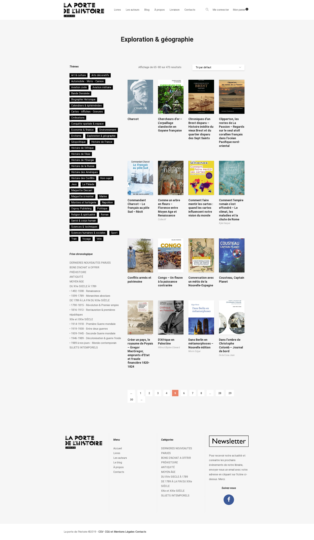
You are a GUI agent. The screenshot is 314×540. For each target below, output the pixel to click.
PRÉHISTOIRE (78, 272)
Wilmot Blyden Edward (169, 347)
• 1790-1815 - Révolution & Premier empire (94, 305)
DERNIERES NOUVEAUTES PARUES (90, 262)
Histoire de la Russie (83, 166)
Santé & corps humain (83, 220)
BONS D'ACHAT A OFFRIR (84, 267)
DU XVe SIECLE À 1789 (83, 286)
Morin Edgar (194, 351)
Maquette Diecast (81, 190)
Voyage (86, 238)
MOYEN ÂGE (77, 281)
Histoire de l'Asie (80, 154)
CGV (100, 531)
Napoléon (107, 202)
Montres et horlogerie (83, 202)
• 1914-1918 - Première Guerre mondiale (93, 324)
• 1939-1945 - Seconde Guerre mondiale (92, 333)
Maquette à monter (82, 196)
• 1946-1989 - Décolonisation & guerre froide (95, 338)
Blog (146, 9)
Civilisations (78, 117)
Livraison (175, 9)
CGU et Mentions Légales (119, 531)
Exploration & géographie (101, 135)
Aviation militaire (101, 87)
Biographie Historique (83, 99)
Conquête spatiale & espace (87, 123)
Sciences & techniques (84, 226)
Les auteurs (132, 9)
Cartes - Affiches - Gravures (87, 111)
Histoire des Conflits (83, 178)
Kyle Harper (224, 223)
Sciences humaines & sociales (88, 232)
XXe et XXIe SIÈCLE (81, 319)
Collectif (162, 219)
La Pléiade (88, 184)
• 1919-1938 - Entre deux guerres (89, 328)
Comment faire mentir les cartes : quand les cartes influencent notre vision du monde (200, 207)
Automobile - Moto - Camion (87, 81)
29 (229, 393)
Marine (103, 196)
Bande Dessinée (80, 93)
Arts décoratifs (100, 75)
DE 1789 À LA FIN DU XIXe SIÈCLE (90, 300)
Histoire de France (101, 141)
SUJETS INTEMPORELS (84, 347)
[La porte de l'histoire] (85, 10)
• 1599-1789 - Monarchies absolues (90, 295)
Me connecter (221, 9)
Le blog (117, 462)
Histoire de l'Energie (82, 160)
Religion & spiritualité (83, 214)
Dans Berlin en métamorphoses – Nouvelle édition (200, 343)
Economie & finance (82, 129)
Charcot (133, 119)
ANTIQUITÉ (76, 276)
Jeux (74, 184)
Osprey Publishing (81, 208)
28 (219, 393)
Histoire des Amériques (84, 172)
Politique (102, 208)
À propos (159, 9)
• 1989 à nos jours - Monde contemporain (93, 342)
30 (131, 399)
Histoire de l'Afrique (82, 147)
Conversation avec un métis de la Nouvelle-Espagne (201, 281)
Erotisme (76, 135)
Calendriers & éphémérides (86, 105)
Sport (114, 232)
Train (74, 238)
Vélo (99, 238)
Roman (105, 214)
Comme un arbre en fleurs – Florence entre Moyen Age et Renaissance (169, 207)
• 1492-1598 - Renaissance (85, 291)
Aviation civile (79, 87)
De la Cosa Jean (227, 355)
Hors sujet (106, 178)
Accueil (117, 448)
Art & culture (78, 75)
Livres (117, 9)
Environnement (107, 129)
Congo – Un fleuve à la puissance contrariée (170, 281)
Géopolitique (78, 141)
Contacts (189, 9)
